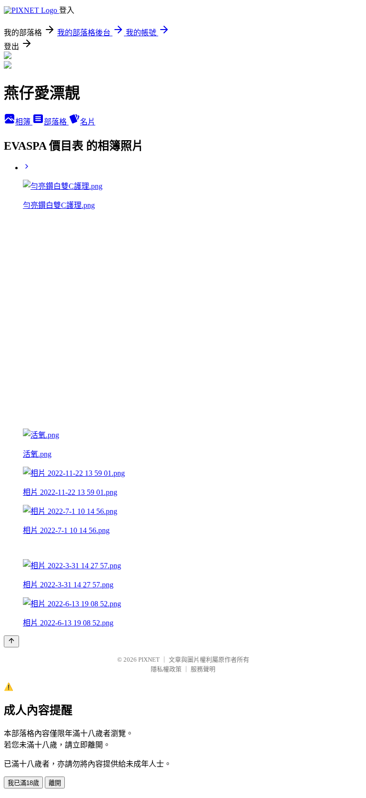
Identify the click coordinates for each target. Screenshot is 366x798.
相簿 (23, 122)
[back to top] (11, 641)
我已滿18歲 (23, 783)
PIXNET (149, 659)
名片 (87, 122)
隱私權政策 (166, 669)
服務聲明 (203, 669)
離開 (55, 783)
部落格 (56, 122)
